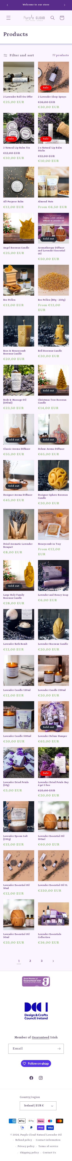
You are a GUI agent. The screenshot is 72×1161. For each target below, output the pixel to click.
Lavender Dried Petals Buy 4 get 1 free (53, 784)
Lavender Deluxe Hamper (52, 736)
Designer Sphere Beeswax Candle (53, 496)
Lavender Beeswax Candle (53, 644)
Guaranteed (41, 1037)
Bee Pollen (9, 300)
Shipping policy (29, 1152)
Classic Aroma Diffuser (16, 449)
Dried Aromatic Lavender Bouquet (18, 545)
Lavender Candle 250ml (52, 690)
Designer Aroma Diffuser (17, 495)
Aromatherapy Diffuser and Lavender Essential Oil (51, 251)
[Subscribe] (59, 1049)
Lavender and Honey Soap (53, 595)
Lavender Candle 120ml (17, 690)
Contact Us (49, 1152)
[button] (8, 17)
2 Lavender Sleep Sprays (52, 97)
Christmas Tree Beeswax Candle (52, 401)
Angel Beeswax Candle (16, 248)
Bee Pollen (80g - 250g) (51, 300)
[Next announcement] (64, 5)
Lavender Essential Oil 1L (53, 885)
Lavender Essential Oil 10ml (16, 887)
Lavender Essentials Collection (49, 936)
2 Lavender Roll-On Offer (18, 97)
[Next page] (53, 961)
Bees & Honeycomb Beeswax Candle (14, 352)
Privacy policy (26, 1146)
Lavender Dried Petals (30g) (16, 784)
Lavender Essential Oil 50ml (16, 936)
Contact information (48, 1140)
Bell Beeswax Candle (50, 351)
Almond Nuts (46, 201)
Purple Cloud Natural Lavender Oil (41, 1135)
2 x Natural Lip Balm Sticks (50, 149)
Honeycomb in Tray (49, 544)
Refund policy (23, 1140)
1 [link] (19, 961)
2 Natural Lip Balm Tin (16, 148)
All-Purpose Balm (13, 201)
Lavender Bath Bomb (15, 644)
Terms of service (48, 1146)
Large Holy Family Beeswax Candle (13, 596)
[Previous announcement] (7, 5)
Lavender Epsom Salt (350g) (15, 837)
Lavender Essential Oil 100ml (51, 837)
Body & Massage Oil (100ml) (14, 401)
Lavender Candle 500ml (17, 736)
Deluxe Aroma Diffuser (51, 449)
